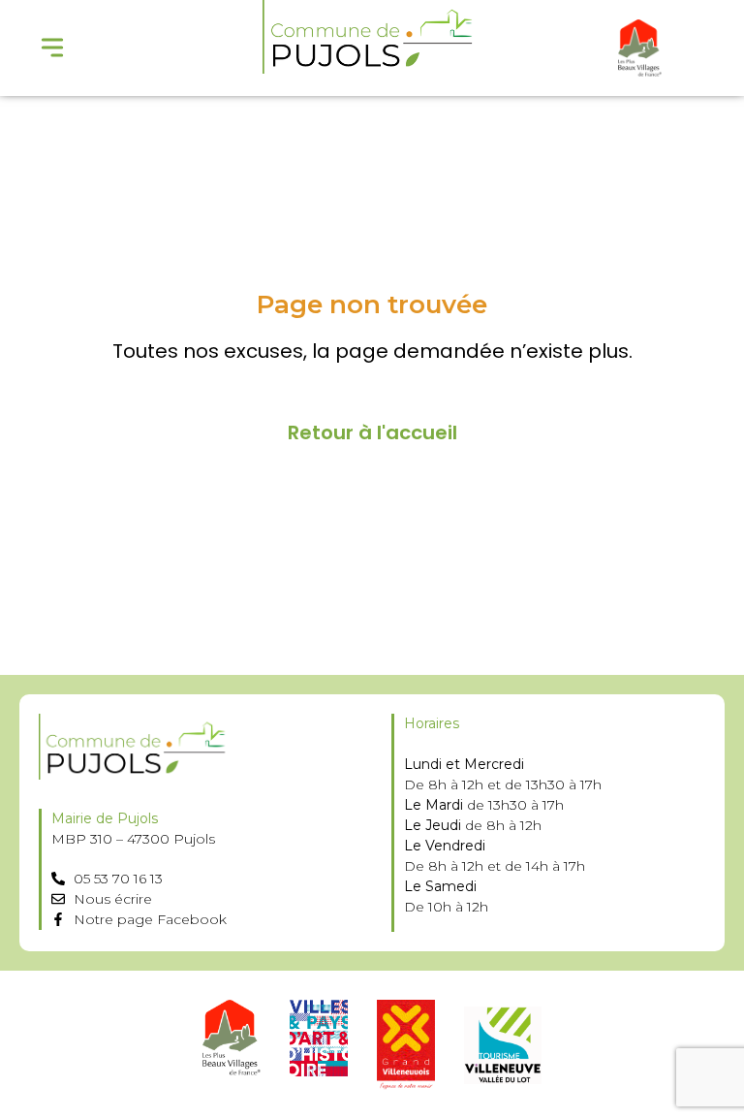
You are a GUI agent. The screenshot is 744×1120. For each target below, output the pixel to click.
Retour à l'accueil (372, 432)
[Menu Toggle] (52, 47)
